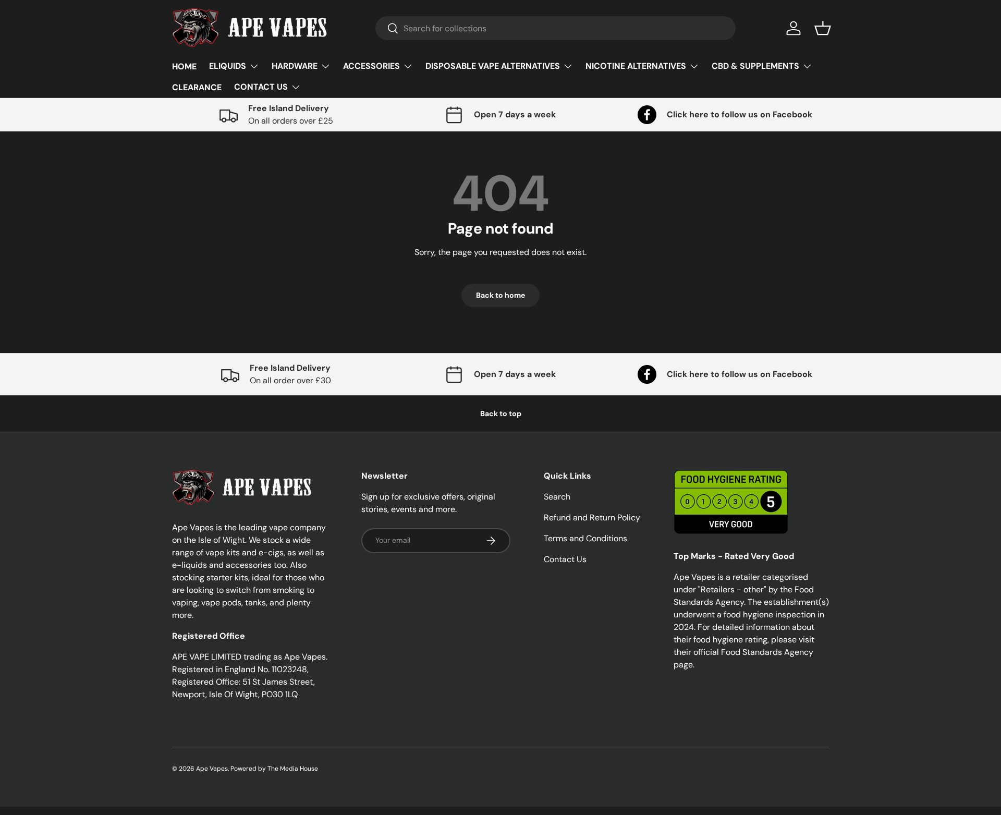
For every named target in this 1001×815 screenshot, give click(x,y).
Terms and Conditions (585, 538)
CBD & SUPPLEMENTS (755, 65)
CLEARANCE (197, 87)
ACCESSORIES (371, 65)
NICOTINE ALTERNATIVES (635, 65)
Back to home (500, 295)
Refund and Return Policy (592, 517)
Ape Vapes (212, 768)
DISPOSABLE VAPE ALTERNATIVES (492, 65)
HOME (184, 66)
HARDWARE (295, 65)
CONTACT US (261, 86)
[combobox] (555, 28)
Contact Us (565, 559)
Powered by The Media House (274, 768)
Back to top (500, 413)
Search (557, 496)
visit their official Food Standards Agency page (744, 652)
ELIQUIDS (227, 65)
